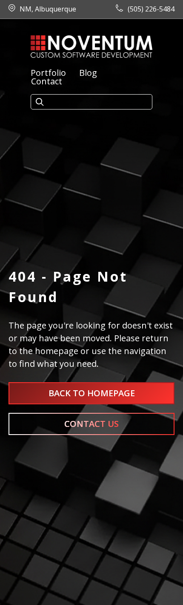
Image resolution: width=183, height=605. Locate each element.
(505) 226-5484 (151, 9)
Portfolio (48, 73)
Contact (46, 81)
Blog (88, 73)
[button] (39, 102)
